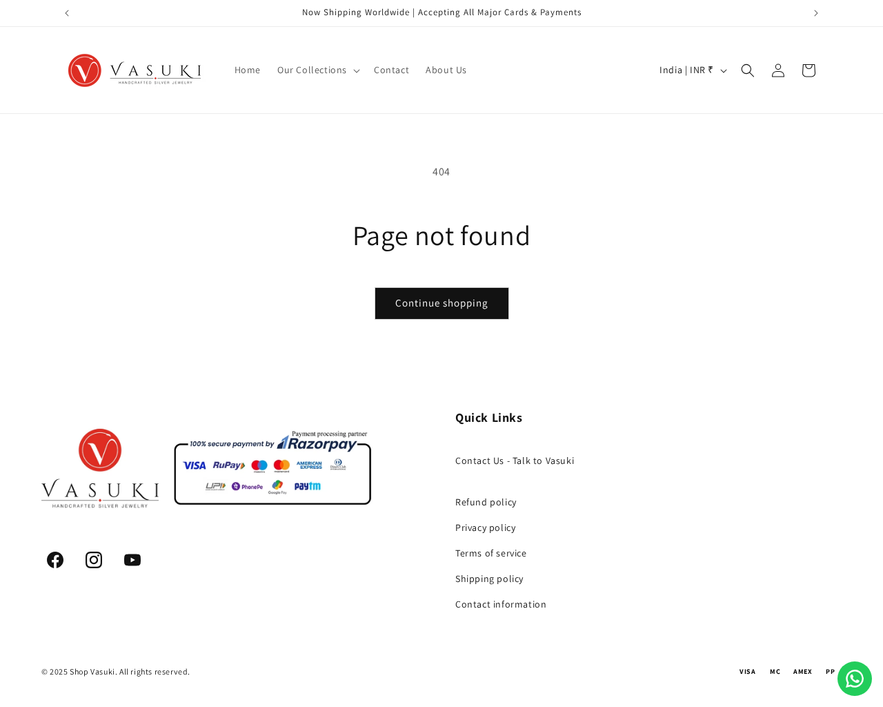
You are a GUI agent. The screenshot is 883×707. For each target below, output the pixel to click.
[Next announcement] (816, 13)
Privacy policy (485, 527)
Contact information (500, 604)
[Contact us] (854, 678)
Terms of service (491, 553)
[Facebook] (55, 560)
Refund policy (486, 502)
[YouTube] (132, 560)
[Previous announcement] (67, 13)
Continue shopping (441, 302)
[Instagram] (94, 560)
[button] (317, 69)
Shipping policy (489, 578)
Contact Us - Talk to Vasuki (514, 460)
